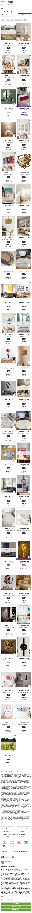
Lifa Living (3, 831)
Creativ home (15, 831)
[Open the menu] (1, 5)
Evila (18, 837)
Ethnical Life (11, 829)
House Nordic (4, 834)
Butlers (9, 831)
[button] (8, 14)
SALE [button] (3, 19)
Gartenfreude (4, 829)
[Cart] (29, 39)
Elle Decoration (24, 837)
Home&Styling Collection (22, 826)
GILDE (21, 831)
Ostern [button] (25, 19)
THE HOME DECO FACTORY (7, 826)
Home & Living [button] (9, 19)
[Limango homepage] (4, 2)
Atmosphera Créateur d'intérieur (16, 834)
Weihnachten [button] (18, 19)
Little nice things (24, 829)
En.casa (17, 829)
